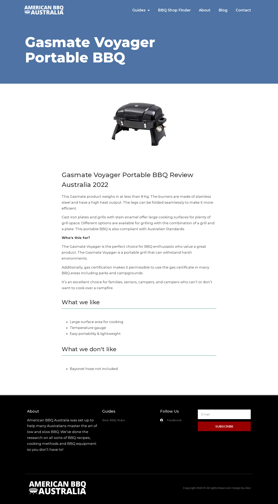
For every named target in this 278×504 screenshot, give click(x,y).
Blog (223, 10)
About (204, 10)
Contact (243, 10)
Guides (139, 10)
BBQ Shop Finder (174, 10)
